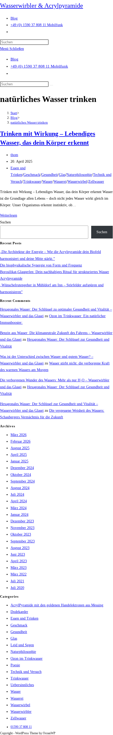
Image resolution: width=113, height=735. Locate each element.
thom (14, 155)
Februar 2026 (20, 441)
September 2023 (23, 541)
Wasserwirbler (21, 712)
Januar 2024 (19, 515)
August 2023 (20, 548)
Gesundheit (49, 175)
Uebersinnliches (22, 685)
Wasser (47, 182)
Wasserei (60, 182)
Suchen (5, 222)
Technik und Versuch (26, 672)
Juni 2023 (18, 554)
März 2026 (19, 435)
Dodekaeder (19, 612)
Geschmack (31, 175)
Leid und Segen (22, 645)
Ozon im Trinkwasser (27, 659)
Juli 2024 (17, 495)
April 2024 (19, 501)
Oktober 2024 (21, 475)
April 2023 (19, 561)
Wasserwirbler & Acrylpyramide (41, 5)
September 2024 (23, 481)
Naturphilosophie (79, 175)
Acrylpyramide (11, 278)
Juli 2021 (17, 581)
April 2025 (19, 455)
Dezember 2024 (22, 468)
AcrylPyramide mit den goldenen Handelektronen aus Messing (57, 605)
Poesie (15, 665)
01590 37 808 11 (21, 727)
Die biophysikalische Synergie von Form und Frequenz (41, 265)
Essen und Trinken (24, 618)
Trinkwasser (32, 182)
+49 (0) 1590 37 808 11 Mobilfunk (39, 66)
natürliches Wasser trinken (29, 122)
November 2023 (22, 528)
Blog (14, 59)
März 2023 (19, 568)
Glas (62, 175)
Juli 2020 (17, 588)
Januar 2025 (19, 461)
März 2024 (19, 508)
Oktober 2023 (21, 534)
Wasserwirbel (77, 182)
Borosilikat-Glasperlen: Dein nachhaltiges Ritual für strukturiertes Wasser (54, 272)
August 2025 (20, 448)
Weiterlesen (8, 215)
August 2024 (20, 488)
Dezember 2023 (22, 521)
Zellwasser (96, 182)
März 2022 (19, 574)
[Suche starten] (51, 85)
